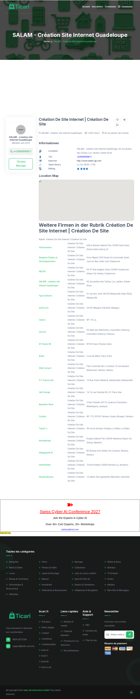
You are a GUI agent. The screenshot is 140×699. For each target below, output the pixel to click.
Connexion (110, 6)
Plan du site (91, 640)
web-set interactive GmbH (36, 690)
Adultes (111, 584)
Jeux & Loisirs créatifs (85, 573)
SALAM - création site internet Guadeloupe (21, 138)
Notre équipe (47, 627)
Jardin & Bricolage (50, 573)
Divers (110, 579)
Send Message (21, 163)
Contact (45, 633)
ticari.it (44, 655)
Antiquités (13, 562)
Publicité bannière (66, 633)
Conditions (46, 639)
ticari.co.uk (46, 667)
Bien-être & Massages (118, 590)
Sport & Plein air (82, 579)
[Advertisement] (70, 80)
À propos (45, 621)
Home (47, 41)
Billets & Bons (114, 562)
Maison (45, 579)
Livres (11, 573)
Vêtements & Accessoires (54, 590)
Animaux (111, 567)
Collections (79, 567)
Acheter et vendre (67, 623)
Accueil (86, 6)
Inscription (97, 6)
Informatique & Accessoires (14, 586)
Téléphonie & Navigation (86, 590)
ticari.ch (44, 650)
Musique (78, 562)
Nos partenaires (71, 650)
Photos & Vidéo (49, 567)
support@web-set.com (23, 646)
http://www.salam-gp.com (89, 160)
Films (44, 562)
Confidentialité (48, 644)
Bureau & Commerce (18, 579)
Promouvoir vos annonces (70, 643)
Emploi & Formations (84, 584)
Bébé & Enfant (15, 567)
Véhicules (13, 594)
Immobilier (46, 584)
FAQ (87, 625)
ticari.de (45, 661)
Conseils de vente (90, 632)
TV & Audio (112, 573)
